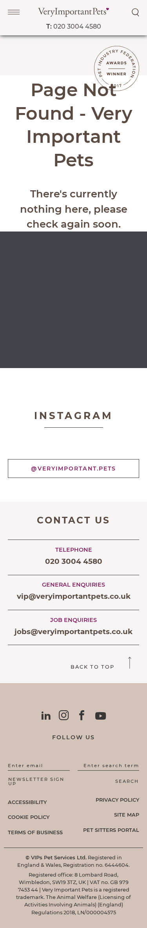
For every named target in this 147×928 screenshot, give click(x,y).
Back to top (93, 667)
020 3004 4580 (73, 26)
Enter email (25, 765)
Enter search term (111, 765)
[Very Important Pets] (73, 14)
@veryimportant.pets (73, 468)
